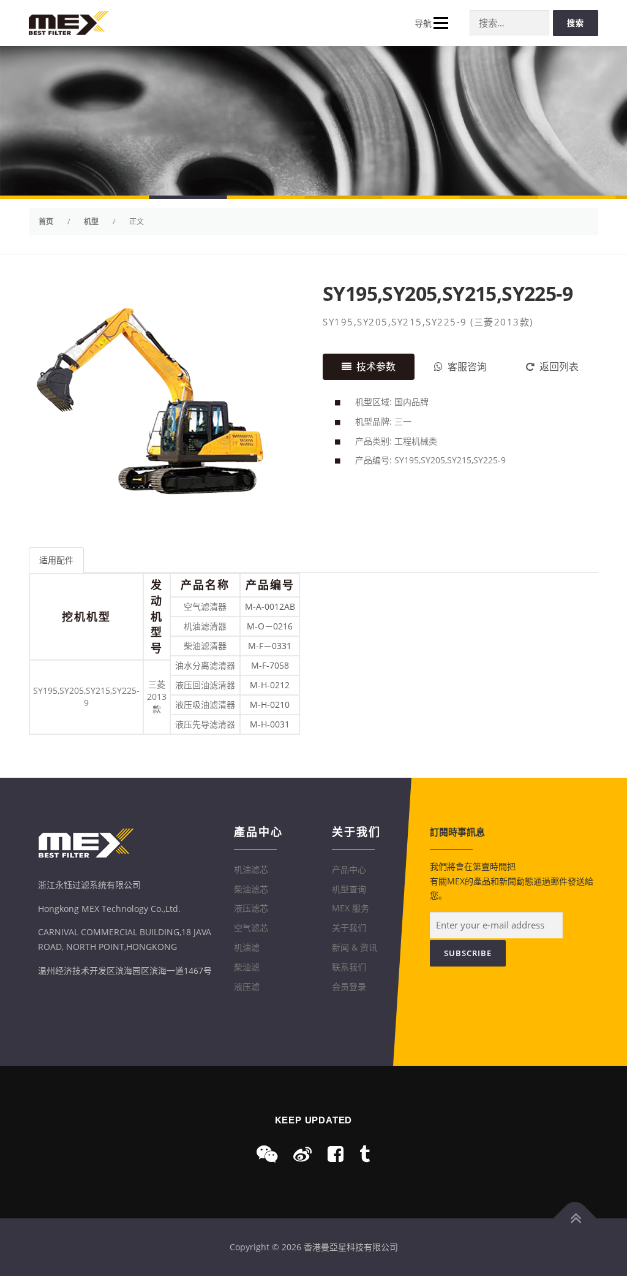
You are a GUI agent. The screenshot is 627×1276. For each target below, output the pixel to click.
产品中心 (349, 869)
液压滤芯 (251, 908)
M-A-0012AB (270, 606)
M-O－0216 (270, 626)
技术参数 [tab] (376, 366)
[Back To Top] (575, 1218)
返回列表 (559, 366)
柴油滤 (247, 967)
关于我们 (349, 927)
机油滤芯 (251, 869)
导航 (423, 23)
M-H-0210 (270, 704)
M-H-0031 (270, 724)
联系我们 (349, 967)
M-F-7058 (270, 665)
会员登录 (349, 986)
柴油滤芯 (251, 889)
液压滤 (247, 986)
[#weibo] (302, 1153)
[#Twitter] (364, 1153)
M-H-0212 (270, 685)
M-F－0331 (269, 645)
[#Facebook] (336, 1153)
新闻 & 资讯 (354, 947)
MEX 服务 (350, 908)
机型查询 (349, 889)
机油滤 (247, 947)
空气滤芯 (251, 927)
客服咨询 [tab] (467, 366)
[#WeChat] (267, 1153)
